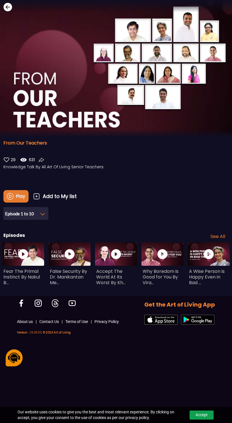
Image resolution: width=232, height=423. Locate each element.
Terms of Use (76, 321)
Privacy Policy (106, 321)
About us (25, 321)
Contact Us (49, 321)
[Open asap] (14, 357)
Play (20, 196)
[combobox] (25, 211)
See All (217, 236)
